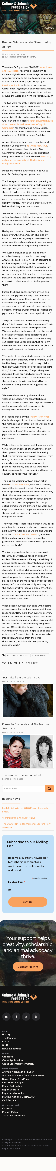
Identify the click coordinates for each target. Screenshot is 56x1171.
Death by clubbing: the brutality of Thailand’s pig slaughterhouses (26, 160)
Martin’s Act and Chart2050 (18, 1096)
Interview (31, 57)
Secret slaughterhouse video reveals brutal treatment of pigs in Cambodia (27, 124)
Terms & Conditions (13, 1115)
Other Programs (10, 1068)
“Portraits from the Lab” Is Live (21, 677)
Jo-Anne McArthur (37, 145)
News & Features (11, 1048)
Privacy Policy (10, 1111)
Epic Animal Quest (19, 484)
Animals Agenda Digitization (18, 1071)
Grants (5, 1053)
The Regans (9, 1038)
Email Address (16, 882)
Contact (7, 1108)
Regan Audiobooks (13, 1093)
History (6, 1034)
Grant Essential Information (18, 1063)
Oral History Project (13, 1082)
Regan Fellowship (12, 1086)
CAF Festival (9, 1100)
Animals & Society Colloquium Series (23, 1075)
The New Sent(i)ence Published (21, 775)
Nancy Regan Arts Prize (15, 1079)
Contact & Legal (10, 1105)
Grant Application (12, 1060)
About (5, 1031)
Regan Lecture (10, 1089)
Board (5, 1041)
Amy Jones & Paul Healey (18, 655)
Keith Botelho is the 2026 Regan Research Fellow (25, 810)
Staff (5, 1045)
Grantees (21, 57)
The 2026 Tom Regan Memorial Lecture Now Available (26, 825)
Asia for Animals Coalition (25, 534)
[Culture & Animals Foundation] (19, 7)
